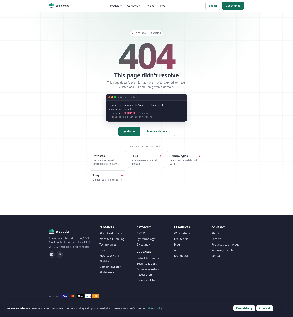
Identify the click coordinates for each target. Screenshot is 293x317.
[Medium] (60, 254)
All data (104, 261)
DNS (102, 250)
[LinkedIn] (52, 254)
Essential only (244, 308)
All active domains (110, 233)
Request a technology (225, 244)
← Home (129, 131)
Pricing (150, 5)
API (176, 250)
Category (132, 5)
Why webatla (182, 233)
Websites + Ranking (111, 239)
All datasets (106, 272)
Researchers (145, 275)
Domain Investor (110, 267)
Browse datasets (158, 131)
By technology (146, 239)
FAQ (162, 5)
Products (114, 5)
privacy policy (154, 308)
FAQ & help (181, 239)
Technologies (107, 244)
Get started (233, 5)
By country (143, 244)
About (215, 233)
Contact (216, 256)
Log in (213, 5)
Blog (177, 244)
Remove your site (222, 250)
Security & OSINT (148, 263)
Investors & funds (148, 280)
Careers (216, 239)
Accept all (264, 308)
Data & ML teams (148, 258)
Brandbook (181, 256)
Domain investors (148, 269)
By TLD (141, 233)
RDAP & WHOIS (109, 256)
